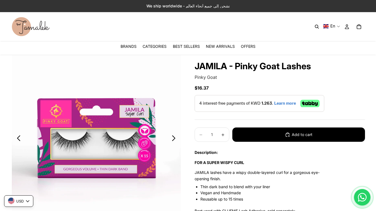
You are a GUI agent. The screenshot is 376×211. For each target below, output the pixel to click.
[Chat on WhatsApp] (362, 197)
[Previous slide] (17, 139)
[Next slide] (175, 139)
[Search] (317, 27)
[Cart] (359, 27)
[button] (331, 26)
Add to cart (302, 134)
